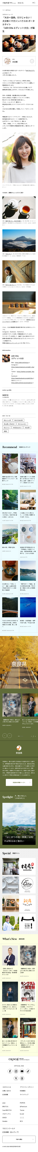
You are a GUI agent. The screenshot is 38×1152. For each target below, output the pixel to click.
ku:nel (22, 1114)
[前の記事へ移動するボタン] (4, 735)
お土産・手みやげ (9, 424)
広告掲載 (5, 1094)
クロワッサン (6, 1114)
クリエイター (22, 424)
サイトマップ (24, 1094)
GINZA (4, 1117)
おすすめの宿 (19, 420)
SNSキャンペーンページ (12, 343)
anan (3, 1103)
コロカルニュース (7, 14)
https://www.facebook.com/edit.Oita (22, 378)
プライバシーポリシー (27, 1087)
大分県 (28, 427)
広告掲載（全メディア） (11, 1132)
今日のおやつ (17, 427)
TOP (3, 10)
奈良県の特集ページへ (19, 782)
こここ (22, 1117)
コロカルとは (6, 1087)
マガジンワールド (8, 1128)
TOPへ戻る (19, 1139)
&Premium (23, 1106)
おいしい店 (8, 420)
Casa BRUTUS (6, 1110)
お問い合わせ (6, 1091)
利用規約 (23, 1091)
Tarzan (22, 1110)
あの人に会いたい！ (10, 285)
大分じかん (8, 254)
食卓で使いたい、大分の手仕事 (13, 221)
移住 (6, 431)
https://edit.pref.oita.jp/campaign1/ (21, 383)
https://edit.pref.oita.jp (21, 362)
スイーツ (7, 427)
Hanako (4, 1121)
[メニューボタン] (33, 3)
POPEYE (22, 1103)
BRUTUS (5, 1106)
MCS (21, 1121)
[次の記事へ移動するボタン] (9, 735)
